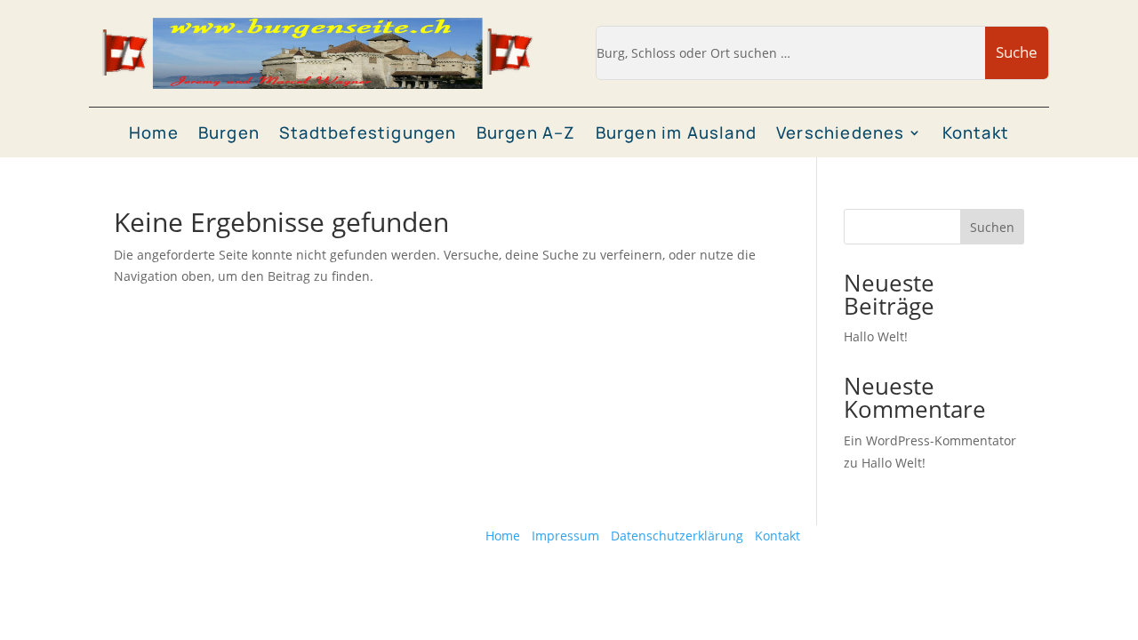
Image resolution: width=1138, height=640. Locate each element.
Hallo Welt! (876, 336)
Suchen (992, 227)
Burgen (229, 134)
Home (154, 134)
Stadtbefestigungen (368, 134)
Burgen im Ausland (676, 134)
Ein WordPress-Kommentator (930, 440)
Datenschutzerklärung (677, 535)
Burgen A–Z (526, 134)
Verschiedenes (840, 134)
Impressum (565, 535)
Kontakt (975, 134)
